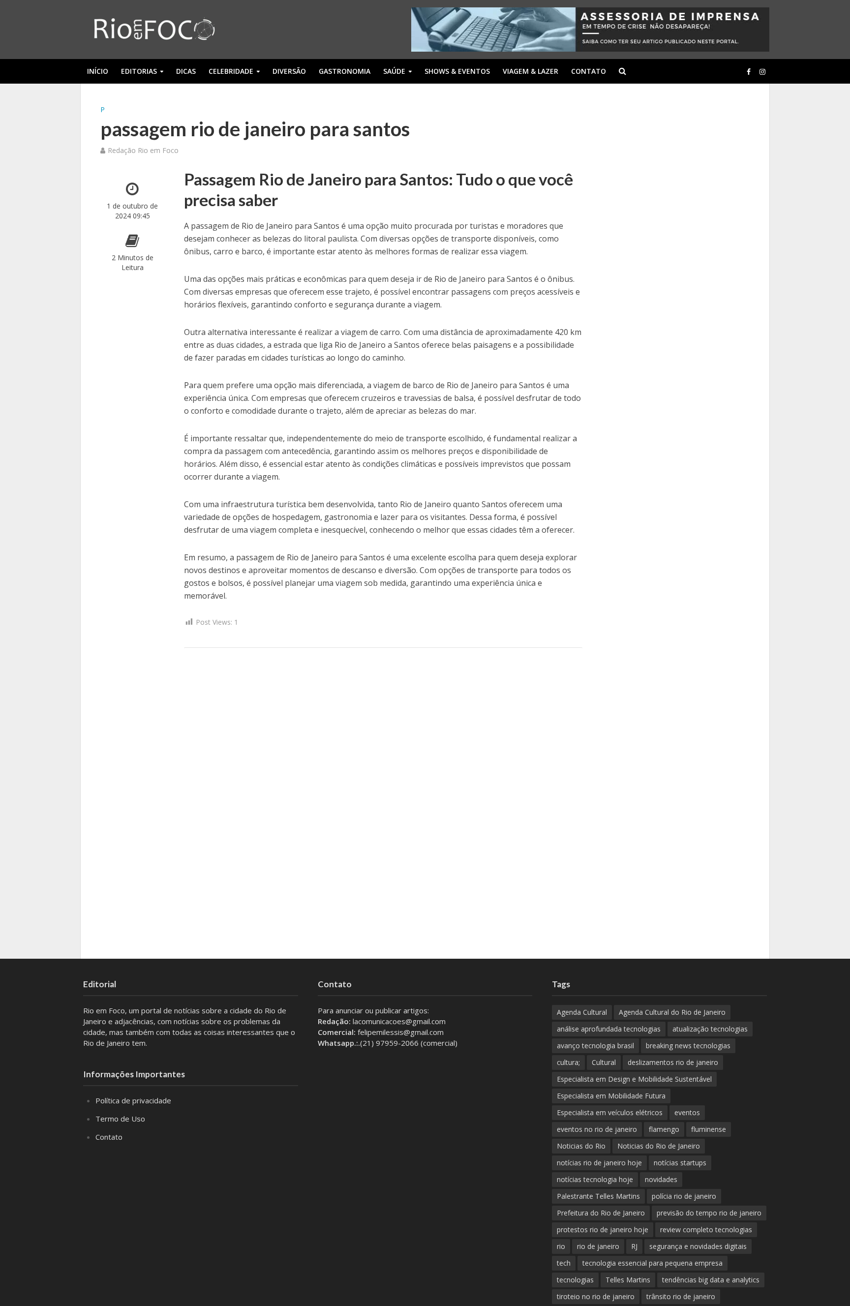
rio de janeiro (598, 1246)
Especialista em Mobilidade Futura (611, 1095)
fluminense (708, 1129)
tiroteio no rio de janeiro (596, 1296)
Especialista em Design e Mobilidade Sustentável (634, 1079)
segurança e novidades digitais (698, 1246)
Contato (588, 71)
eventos (687, 1112)
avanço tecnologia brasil (595, 1045)
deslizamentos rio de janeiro (673, 1062)
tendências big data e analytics (710, 1279)
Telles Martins (628, 1279)
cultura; (568, 1062)
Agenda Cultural (582, 1012)
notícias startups (680, 1162)
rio (561, 1246)
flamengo (664, 1129)
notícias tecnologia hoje (595, 1179)
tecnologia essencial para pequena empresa (652, 1263)
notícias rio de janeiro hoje (599, 1162)
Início (97, 71)
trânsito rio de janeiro (680, 1296)
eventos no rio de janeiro (597, 1129)
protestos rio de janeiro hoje (602, 1229)
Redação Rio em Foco (143, 150)
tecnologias (575, 1279)
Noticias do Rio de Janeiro (658, 1146)
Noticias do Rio (581, 1146)
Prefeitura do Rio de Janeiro (601, 1212)
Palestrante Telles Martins (598, 1196)
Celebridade (231, 71)
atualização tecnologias (710, 1028)
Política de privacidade (133, 1100)
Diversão (289, 71)
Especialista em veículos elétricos (610, 1112)
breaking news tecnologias (688, 1045)
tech (564, 1263)
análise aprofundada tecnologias (609, 1028)
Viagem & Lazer (530, 71)
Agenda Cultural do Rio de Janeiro (672, 1012)
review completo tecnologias (706, 1229)
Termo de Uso (120, 1119)
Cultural (604, 1062)
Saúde (394, 71)
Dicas (186, 71)
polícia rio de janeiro (684, 1196)
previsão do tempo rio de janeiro (709, 1212)
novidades (661, 1179)
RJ (634, 1246)
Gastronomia (344, 71)
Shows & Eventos (457, 71)
